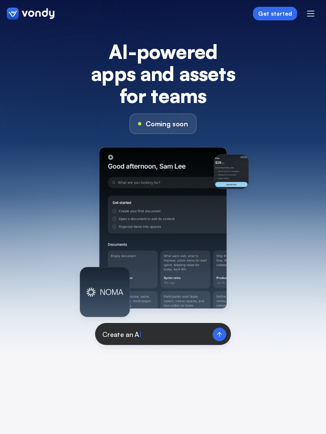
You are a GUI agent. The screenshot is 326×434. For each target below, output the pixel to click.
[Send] (219, 334)
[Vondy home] (31, 13)
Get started (275, 13)
